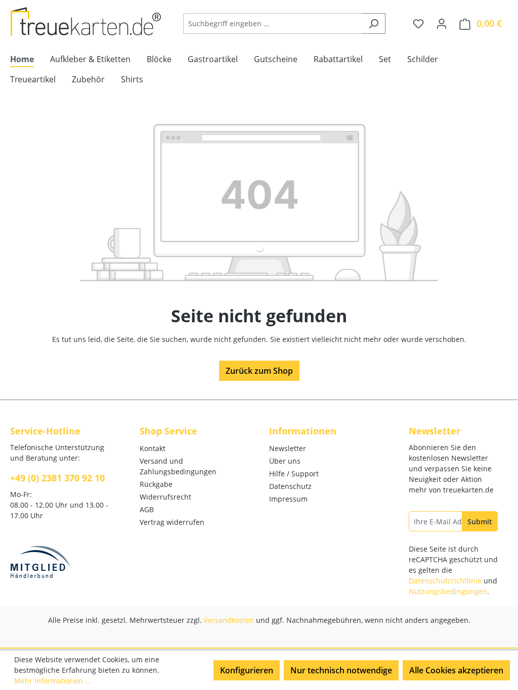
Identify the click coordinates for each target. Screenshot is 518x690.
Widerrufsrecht (165, 497)
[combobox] (272, 23)
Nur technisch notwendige (341, 670)
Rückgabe (156, 484)
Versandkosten (229, 620)
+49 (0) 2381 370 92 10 (57, 478)
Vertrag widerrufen (172, 522)
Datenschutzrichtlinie (445, 580)
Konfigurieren (246, 670)
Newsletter (287, 448)
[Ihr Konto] (441, 23)
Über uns (284, 461)
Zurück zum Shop (259, 370)
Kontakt (152, 448)
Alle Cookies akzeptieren (456, 670)
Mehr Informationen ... (52, 680)
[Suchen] (373, 23)
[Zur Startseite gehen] (86, 21)
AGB (147, 509)
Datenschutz (290, 486)
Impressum (288, 499)
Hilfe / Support (294, 473)
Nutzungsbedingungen (448, 591)
